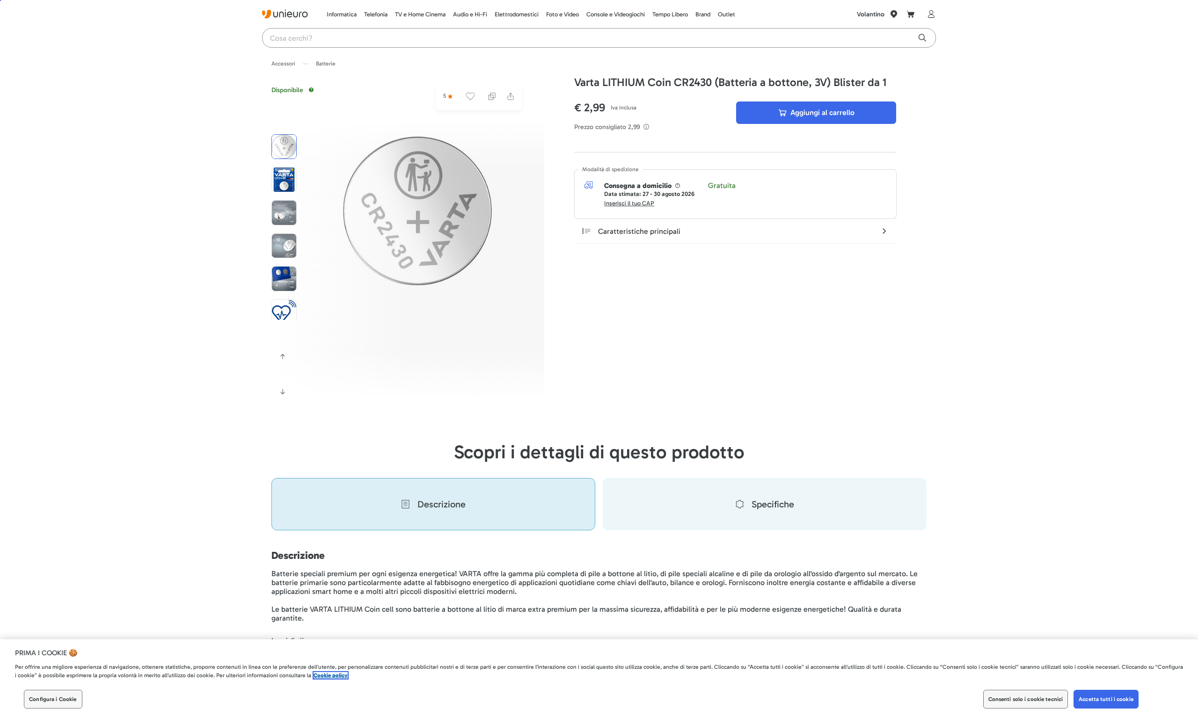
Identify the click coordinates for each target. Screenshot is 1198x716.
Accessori (283, 63)
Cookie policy (331, 675)
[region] (599, 677)
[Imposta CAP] (893, 14)
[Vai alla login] (929, 14)
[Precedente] (282, 356)
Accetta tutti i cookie (1106, 699)
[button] (417, 211)
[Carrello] (910, 14)
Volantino (870, 14)
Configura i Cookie (52, 699)
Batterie (326, 63)
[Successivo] (282, 391)
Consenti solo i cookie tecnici (1025, 699)
